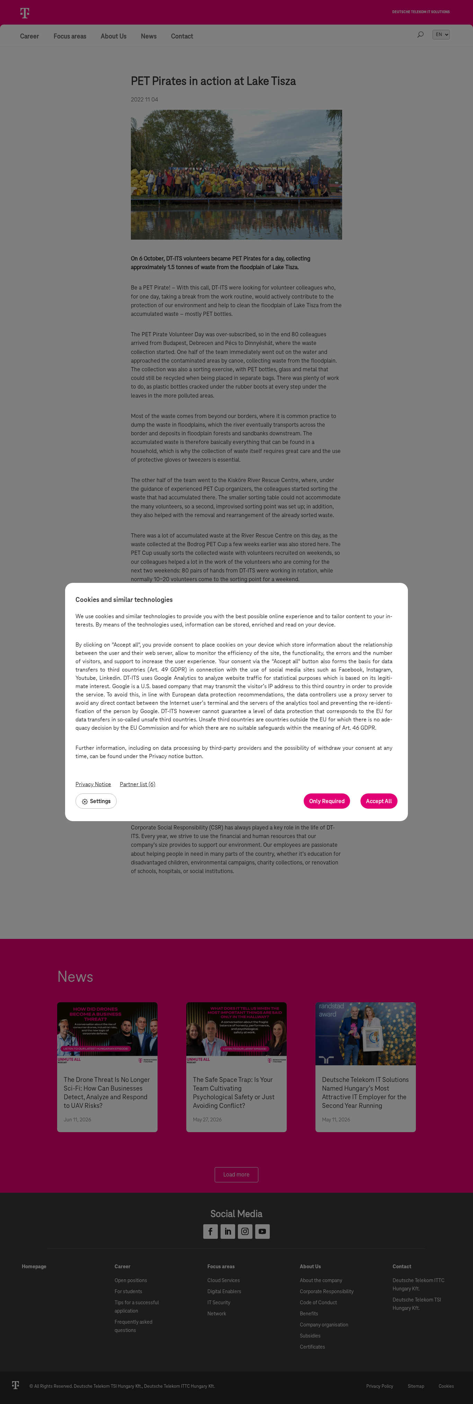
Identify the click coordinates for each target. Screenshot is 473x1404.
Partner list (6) (137, 784)
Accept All (379, 801)
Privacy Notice (93, 784)
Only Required (327, 801)
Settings (100, 801)
